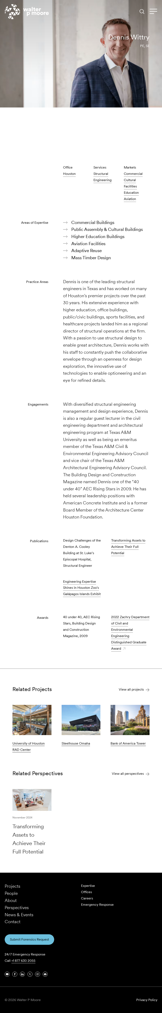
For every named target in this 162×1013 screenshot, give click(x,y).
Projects (12, 886)
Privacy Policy (146, 1000)
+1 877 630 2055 (23, 961)
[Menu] (153, 11)
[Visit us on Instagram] (37, 974)
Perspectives (17, 907)
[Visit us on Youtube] (7, 974)
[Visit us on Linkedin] (147, 135)
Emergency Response (97, 905)
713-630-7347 (111, 135)
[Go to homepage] (27, 11)
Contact (12, 921)
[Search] (141, 11)
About (11, 900)
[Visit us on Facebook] (14, 974)
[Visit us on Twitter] (29, 974)
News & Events (19, 914)
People (11, 893)
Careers (87, 898)
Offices (86, 892)
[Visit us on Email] (45, 974)
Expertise (88, 886)
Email (134, 135)
